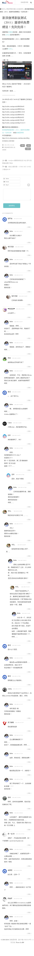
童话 (9, 392)
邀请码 (28, 149)
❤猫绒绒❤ (11, 309)
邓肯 (9, 358)
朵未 (9, 797)
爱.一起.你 (11, 834)
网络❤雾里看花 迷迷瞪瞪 (14, 9)
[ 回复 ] (29, 227)
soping (10, 689)
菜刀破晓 (11, 722)
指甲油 (10, 218)
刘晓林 (10, 32)
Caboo (10, 423)
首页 (3, 9)
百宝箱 (12, 942)
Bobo (11, 231)
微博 (23, 145)
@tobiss (10, 49)
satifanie (7, 35)
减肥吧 (10, 870)
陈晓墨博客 (7, 2)
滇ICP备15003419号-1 (25, 940)
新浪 (29, 145)
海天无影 (11, 247)
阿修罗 (10, 898)
